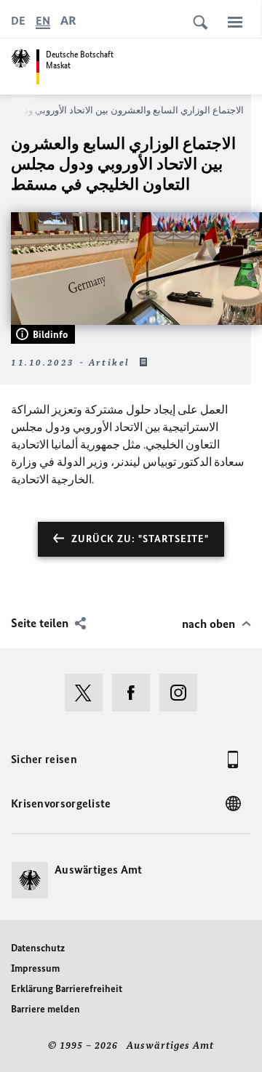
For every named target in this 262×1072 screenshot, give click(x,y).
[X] (88, 693)
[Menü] (235, 22)
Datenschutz (38, 948)
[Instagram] (183, 693)
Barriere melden (45, 1009)
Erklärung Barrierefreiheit (66, 989)
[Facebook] (135, 693)
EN (43, 21)
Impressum (35, 968)
